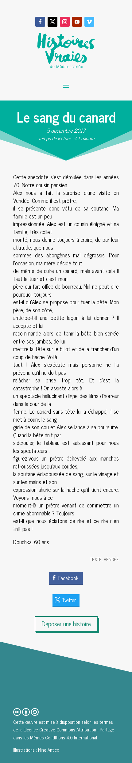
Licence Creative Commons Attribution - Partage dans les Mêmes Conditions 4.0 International (63, 733)
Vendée (111, 559)
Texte (96, 559)
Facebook (68, 578)
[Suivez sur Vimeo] (89, 22)
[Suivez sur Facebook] (40, 22)
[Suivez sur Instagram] (65, 22)
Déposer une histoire (66, 624)
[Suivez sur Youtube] (77, 22)
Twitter (69, 600)
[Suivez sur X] (52, 22)
